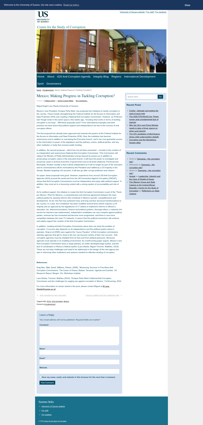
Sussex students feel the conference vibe (102, 295)
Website (43, 367)
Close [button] (187, 5)
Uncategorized (48, 90)
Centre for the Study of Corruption (54, 421)
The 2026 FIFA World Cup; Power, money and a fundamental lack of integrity (144, 119)
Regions (116, 76)
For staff (150, 12)
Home (40, 76)
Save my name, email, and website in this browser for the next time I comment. (79, 377)
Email (42, 358)
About (50, 76)
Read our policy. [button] (71, 5)
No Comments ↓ (82, 101)
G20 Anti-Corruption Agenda (73, 76)
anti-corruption (57, 301)
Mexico (66, 301)
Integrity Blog (101, 76)
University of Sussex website (132, 12)
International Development (139, 76)
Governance (53, 83)
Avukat (132, 176)
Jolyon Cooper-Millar (65, 101)
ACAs (49, 301)
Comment (43, 325)
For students (160, 12)
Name (42, 349)
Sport (40, 83)
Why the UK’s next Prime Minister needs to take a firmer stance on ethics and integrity (143, 128)
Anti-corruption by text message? (53, 295)
